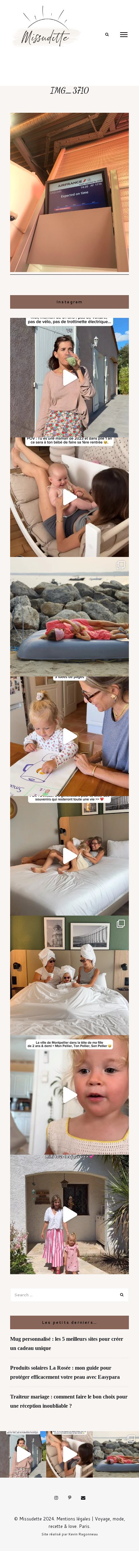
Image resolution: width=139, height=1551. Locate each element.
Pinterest (69, 1498)
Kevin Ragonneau (83, 1534)
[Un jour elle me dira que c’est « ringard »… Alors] (69, 1214)
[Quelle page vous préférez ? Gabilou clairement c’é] (69, 736)
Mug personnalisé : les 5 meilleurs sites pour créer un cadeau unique (66, 1343)
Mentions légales (73, 1519)
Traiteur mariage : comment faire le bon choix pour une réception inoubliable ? (69, 1401)
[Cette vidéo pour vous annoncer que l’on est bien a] (69, 1095)
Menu (124, 35)
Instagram (56, 1498)
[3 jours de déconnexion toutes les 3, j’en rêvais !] (69, 856)
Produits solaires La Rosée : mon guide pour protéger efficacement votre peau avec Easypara (65, 1372)
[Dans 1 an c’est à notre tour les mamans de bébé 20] (69, 497)
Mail (83, 1498)
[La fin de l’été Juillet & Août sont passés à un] (69, 617)
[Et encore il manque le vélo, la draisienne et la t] (69, 377)
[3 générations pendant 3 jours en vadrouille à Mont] (69, 975)
